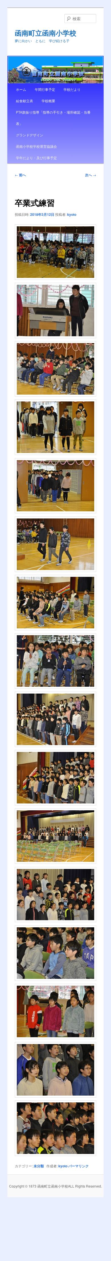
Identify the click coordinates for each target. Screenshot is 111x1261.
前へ (20, 174)
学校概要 (48, 100)
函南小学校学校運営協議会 (36, 146)
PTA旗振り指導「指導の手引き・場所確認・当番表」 (53, 118)
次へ (90, 174)
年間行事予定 (45, 89)
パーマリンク (78, 1165)
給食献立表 (24, 100)
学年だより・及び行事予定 (36, 157)
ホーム (21, 89)
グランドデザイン (29, 134)
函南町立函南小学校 (45, 33)
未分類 (39, 1165)
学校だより (72, 89)
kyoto (71, 214)
